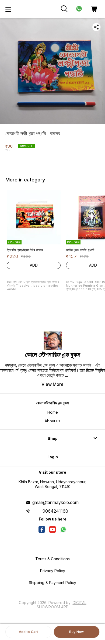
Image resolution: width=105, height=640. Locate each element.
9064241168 (55, 511)
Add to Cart (28, 632)
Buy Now (76, 632)
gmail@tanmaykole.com (55, 502)
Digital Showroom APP (61, 604)
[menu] (8, 9)
